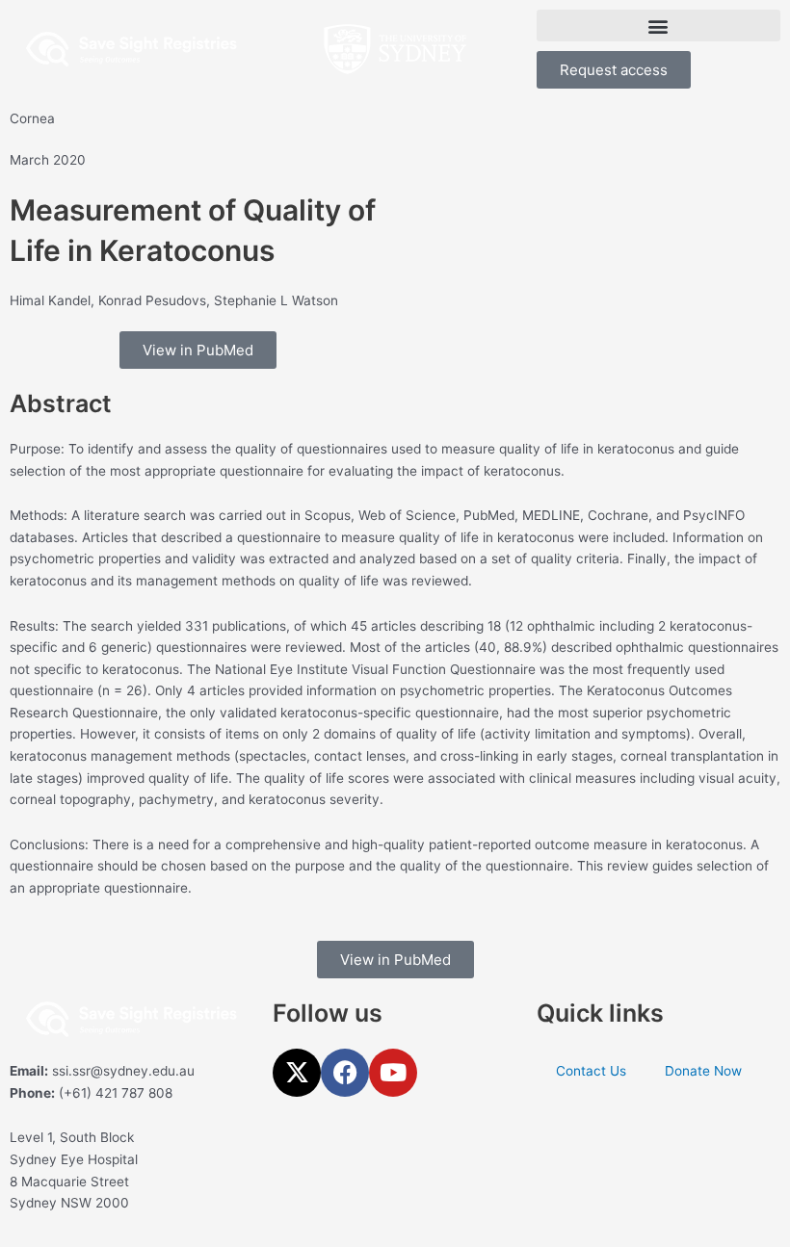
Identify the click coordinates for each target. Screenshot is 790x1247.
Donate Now (703, 1070)
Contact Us (591, 1070)
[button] (658, 25)
